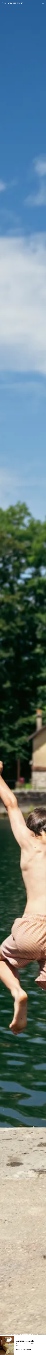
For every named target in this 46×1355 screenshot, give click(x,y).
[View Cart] (38, 3)
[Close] (43, 1338)
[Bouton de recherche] (33, 3)
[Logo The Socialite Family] (13, 3)
